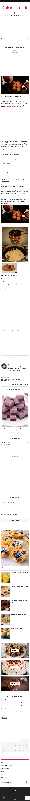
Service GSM (5, 442)
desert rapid (11, 328)
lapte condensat (5, 330)
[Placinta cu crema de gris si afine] (5, 591)
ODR (2, 774)
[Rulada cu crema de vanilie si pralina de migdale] (5, 619)
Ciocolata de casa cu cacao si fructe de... (15, 429)
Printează (7, 157)
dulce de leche (20, 328)
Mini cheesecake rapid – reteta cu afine (13, 568)
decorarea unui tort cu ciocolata (14, 106)
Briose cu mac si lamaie (17, 628)
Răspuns (27, 442)
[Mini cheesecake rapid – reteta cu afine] (15, 548)
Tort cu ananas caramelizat (11, 699)
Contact (3, 762)
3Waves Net (21, 795)
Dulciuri (15, 44)
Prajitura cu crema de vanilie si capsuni (19, 601)
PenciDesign (15, 796)
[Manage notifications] (4, 797)
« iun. (2, 754)
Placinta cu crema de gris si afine (19, 586)
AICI (22, 144)
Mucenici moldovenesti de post (12, 708)
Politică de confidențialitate (7, 765)
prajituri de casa (15, 330)
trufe (22, 330)
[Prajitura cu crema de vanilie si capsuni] (5, 605)
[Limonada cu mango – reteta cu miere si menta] (5, 577)
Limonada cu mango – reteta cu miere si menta (19, 573)
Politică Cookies (5, 768)
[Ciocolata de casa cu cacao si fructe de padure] (15, 410)
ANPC (2, 771)
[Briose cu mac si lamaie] (5, 633)
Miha (17, 49)
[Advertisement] (15, 27)
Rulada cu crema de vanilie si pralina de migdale (18, 615)
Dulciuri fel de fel (15, 10)
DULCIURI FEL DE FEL (20, 275)
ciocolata (4, 328)
